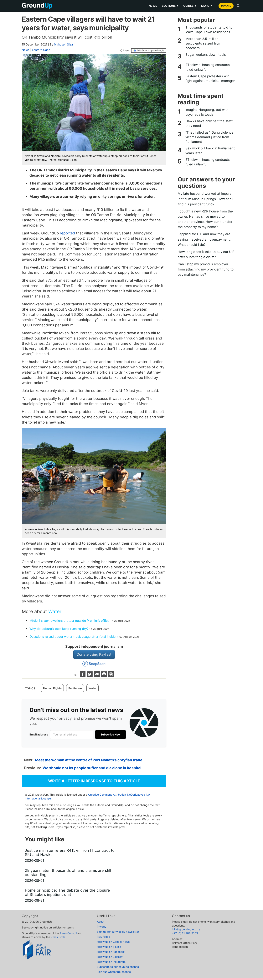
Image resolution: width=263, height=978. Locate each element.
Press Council (68, 933)
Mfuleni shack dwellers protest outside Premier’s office (69, 621)
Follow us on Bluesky (110, 956)
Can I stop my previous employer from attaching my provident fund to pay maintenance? (206, 269)
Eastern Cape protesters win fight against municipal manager (210, 78)
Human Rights (52, 688)
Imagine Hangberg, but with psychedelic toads (207, 112)
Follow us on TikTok (109, 946)
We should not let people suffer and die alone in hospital (92, 768)
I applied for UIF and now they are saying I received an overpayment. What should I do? (204, 239)
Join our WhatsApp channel (114, 971)
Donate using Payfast (94, 654)
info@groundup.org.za (186, 929)
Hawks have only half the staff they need (209, 123)
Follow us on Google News (113, 941)
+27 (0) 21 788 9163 (185, 933)
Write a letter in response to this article (94, 781)
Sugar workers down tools (205, 54)
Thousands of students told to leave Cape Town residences (208, 29)
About (100, 921)
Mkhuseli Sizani (64, 44)
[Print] (104, 676)
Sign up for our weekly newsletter (118, 931)
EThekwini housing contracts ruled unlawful (207, 67)
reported (67, 233)
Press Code (58, 937)
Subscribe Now (111, 734)
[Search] (238, 6)
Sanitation (75, 688)
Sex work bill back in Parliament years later (210, 150)
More (206, 5)
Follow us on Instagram (111, 961)
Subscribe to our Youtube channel (118, 966)
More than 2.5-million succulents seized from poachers (203, 43)
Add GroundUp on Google (150, 50)
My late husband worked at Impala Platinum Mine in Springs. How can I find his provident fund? (205, 199)
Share (126, 50)
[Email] (97, 676)
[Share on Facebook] (83, 676)
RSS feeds (103, 936)
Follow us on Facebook (111, 951)
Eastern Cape (41, 50)
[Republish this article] (111, 676)
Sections (170, 5)
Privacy (101, 926)
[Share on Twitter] (90, 676)
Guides (190, 5)
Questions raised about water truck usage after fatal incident (73, 637)
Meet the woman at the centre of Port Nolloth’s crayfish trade (88, 760)
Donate (226, 5)
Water (54, 611)
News (153, 5)
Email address (38, 734)
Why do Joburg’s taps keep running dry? (58, 629)
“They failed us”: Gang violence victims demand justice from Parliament (209, 137)
